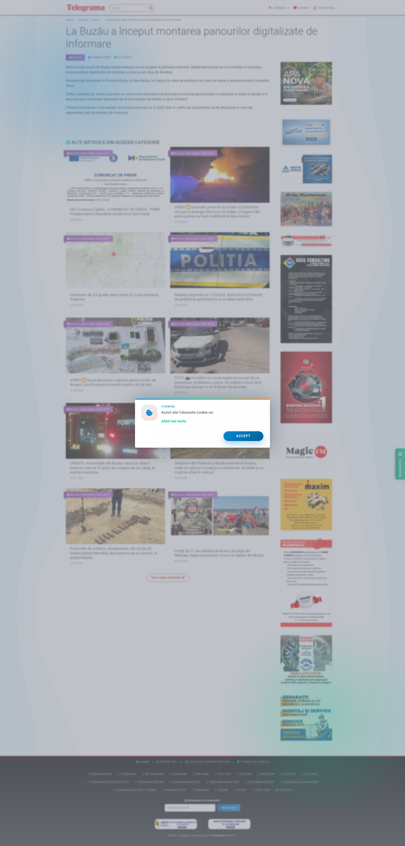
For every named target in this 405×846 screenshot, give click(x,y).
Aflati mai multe (173, 421)
